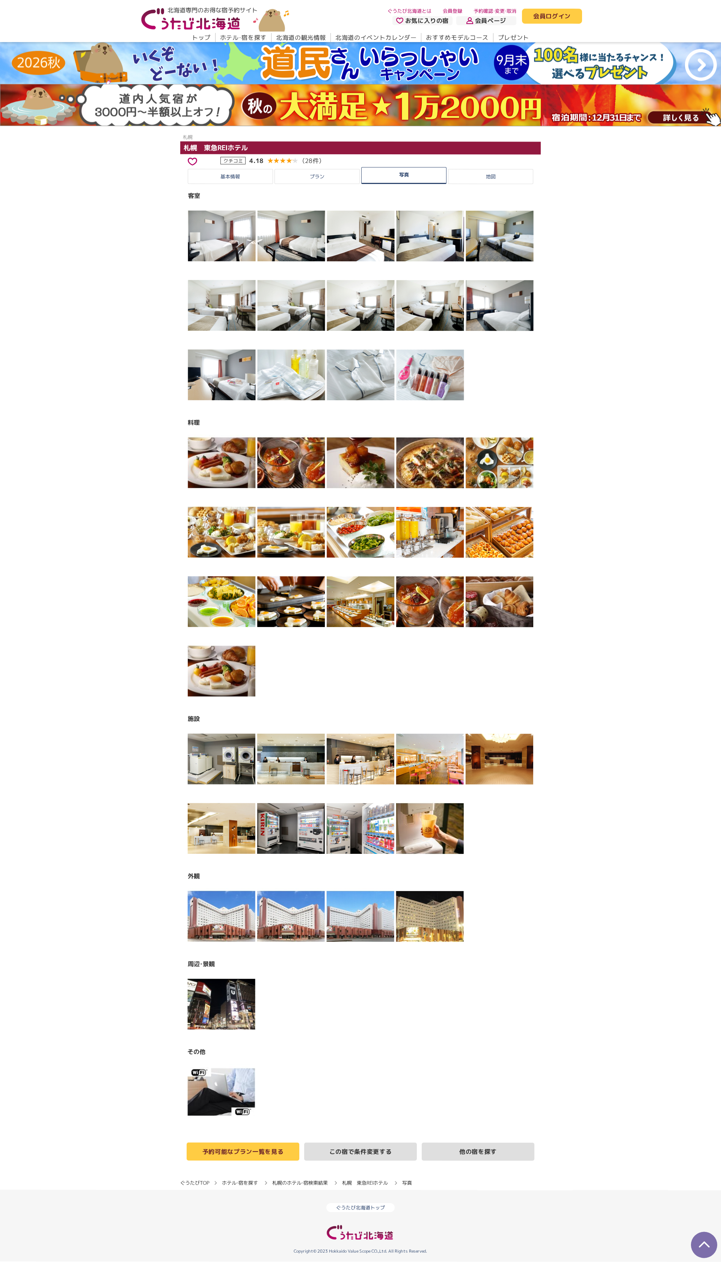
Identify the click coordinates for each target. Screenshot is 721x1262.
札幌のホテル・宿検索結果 (300, 1182)
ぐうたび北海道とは (409, 11)
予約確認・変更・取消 (495, 11)
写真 (404, 174)
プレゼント (513, 37)
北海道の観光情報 (301, 37)
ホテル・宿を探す (243, 37)
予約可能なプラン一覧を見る (243, 1151)
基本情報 (230, 176)
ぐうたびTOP (194, 1182)
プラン (317, 176)
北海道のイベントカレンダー (375, 37)
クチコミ (233, 160)
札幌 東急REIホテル (216, 147)
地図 (491, 176)
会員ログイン (552, 16)
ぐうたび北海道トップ (360, 1208)
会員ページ (490, 21)
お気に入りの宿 (427, 21)
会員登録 (452, 11)
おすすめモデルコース (457, 37)
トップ (201, 37)
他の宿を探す (478, 1152)
